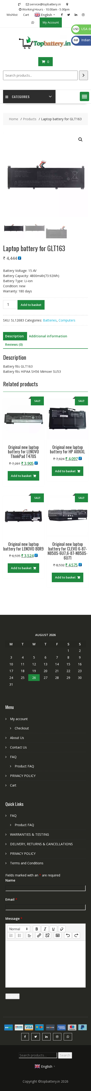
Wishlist (12, 15)
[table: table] (57, 935)
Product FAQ (24, 766)
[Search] (83, 75)
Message (13, 918)
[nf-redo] (76, 935)
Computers (67, 320)
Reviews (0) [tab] (14, 344)
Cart (26, 15)
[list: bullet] (19, 935)
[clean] (62, 929)
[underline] (53, 929)
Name (10, 880)
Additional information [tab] (48, 336)
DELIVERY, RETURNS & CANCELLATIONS (41, 844)
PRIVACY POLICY (22, 775)
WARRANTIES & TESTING (29, 834)
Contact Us (18, 747)
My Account (51, 22)
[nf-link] (39, 935)
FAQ (13, 757)
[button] (84, 96)
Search (65, 1055)
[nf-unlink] (47, 935)
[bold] (36, 929)
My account (19, 719)
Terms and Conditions (26, 863)
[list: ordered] (11, 935)
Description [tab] (14, 336)
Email (11, 899)
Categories (21, 96)
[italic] (45, 929)
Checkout (22, 728)
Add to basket (31, 305)
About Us (17, 737)
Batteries (50, 320)
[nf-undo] (68, 935)
